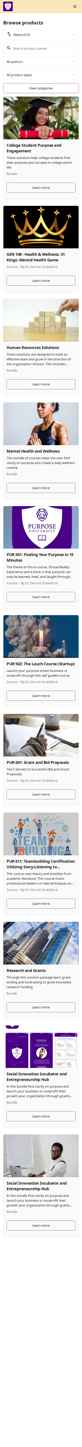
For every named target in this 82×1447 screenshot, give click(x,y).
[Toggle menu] (75, 6)
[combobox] (41, 34)
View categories (41, 88)
